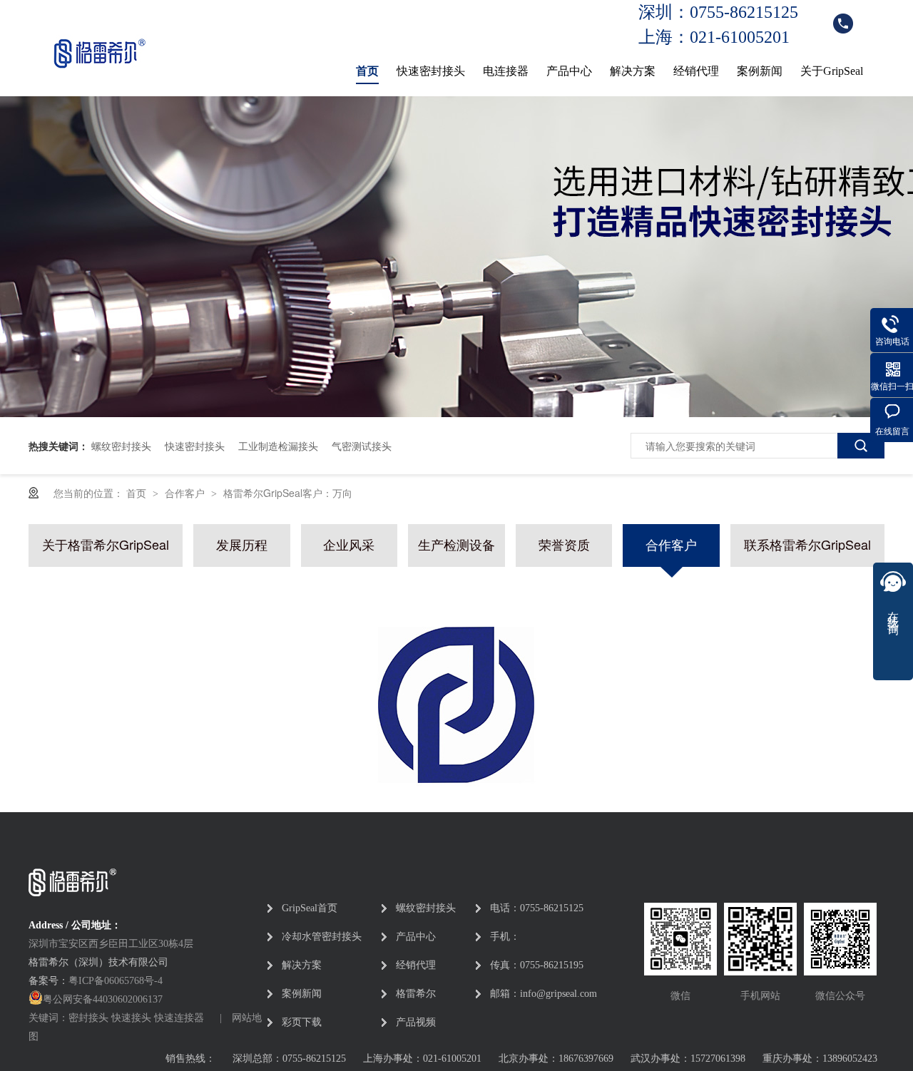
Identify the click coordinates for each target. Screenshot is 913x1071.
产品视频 (416, 1022)
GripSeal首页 (309, 908)
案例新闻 (759, 71)
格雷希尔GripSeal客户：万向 (287, 493)
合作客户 (186, 493)
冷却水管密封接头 (322, 936)
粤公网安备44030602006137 (103, 999)
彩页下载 (302, 1022)
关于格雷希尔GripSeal (105, 544)
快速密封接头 (431, 71)
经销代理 (696, 71)
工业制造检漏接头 (278, 446)
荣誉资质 (564, 544)
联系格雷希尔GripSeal (807, 544)
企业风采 (348, 544)
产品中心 (569, 71)
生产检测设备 (456, 544)
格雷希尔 (416, 993)
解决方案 (633, 71)
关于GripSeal (831, 71)
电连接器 (506, 71)
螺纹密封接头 (121, 446)
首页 (367, 71)
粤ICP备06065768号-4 (115, 980)
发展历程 (241, 544)
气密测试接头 (362, 446)
